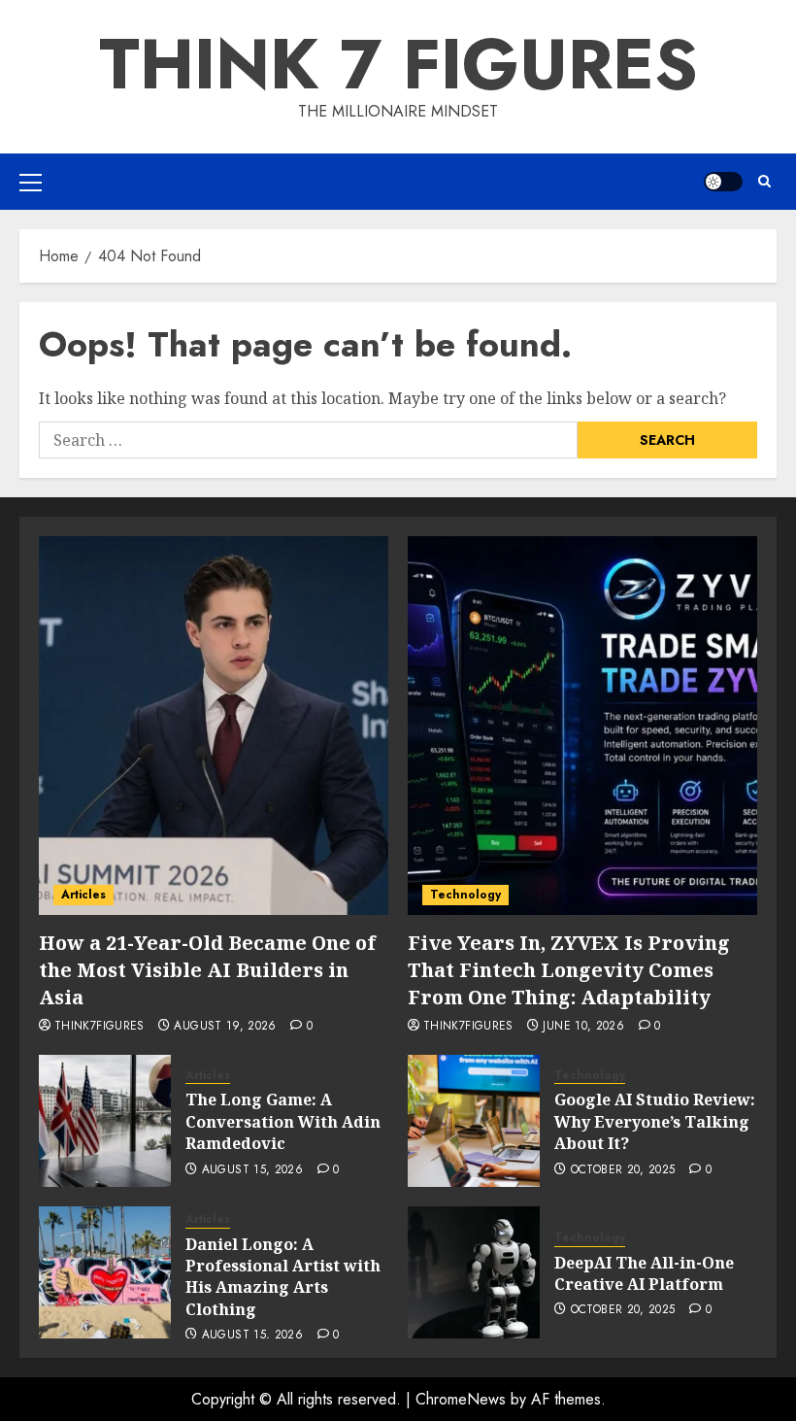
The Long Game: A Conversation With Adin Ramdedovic (283, 1121)
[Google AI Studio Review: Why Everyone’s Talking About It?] (474, 1121)
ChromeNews (460, 1399)
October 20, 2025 (623, 1170)
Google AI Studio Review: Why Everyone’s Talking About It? (654, 1121)
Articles (83, 894)
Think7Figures (99, 1026)
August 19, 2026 (225, 1026)
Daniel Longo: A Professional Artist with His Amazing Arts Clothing (283, 1277)
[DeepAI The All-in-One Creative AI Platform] (474, 1272)
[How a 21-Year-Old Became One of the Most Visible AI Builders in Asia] (213, 725)
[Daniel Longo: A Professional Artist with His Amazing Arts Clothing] (105, 1272)
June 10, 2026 (583, 1026)
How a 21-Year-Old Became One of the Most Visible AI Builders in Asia (207, 970)
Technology (465, 894)
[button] (30, 181)
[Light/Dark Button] (723, 181)
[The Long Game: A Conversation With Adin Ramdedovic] (105, 1121)
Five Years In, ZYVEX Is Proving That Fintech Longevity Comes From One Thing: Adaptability (569, 970)
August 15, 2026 (252, 1170)
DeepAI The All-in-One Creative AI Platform (644, 1273)
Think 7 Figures (398, 64)
